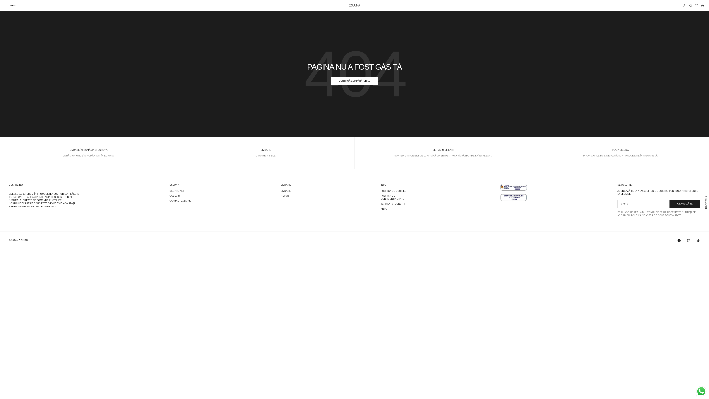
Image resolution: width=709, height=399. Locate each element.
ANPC (384, 209)
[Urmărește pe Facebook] (679, 241)
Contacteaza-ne (180, 201)
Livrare (286, 191)
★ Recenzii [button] (706, 202)
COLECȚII (174, 196)
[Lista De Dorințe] (696, 5)
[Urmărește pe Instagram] (689, 241)
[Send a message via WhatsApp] (701, 391)
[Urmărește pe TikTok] (698, 241)
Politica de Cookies (393, 191)
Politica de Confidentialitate (392, 197)
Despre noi (176, 191)
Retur (285, 196)
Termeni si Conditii (393, 204)
